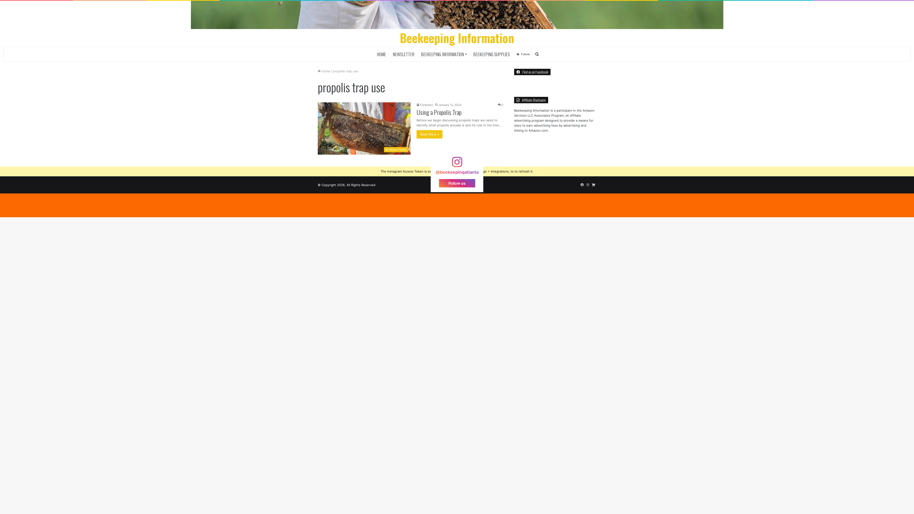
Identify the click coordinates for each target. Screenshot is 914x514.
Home (381, 54)
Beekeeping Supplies (491, 54)
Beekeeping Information (442, 54)
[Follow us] (457, 164)
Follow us (457, 183)
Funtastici (426, 105)
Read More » (429, 134)
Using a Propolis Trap (439, 112)
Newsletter (403, 54)
